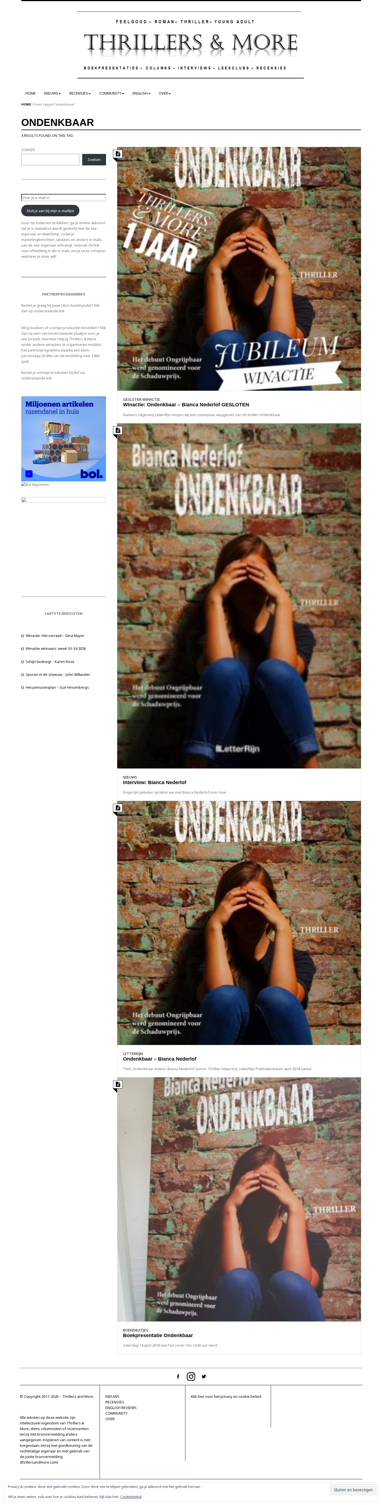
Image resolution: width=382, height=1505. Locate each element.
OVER (163, 93)
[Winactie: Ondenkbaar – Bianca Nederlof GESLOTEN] (239, 268)
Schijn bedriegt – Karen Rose (50, 661)
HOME (30, 93)
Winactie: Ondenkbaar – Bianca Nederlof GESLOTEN (186, 404)
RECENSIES (78, 93)
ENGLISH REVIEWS (121, 1407)
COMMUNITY (110, 93)
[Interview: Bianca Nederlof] (239, 595)
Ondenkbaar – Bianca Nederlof (159, 1059)
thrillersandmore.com (39, 1462)
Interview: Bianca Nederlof (154, 782)
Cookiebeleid (131, 1496)
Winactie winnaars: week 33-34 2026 (56, 648)
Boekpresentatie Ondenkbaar (158, 1335)
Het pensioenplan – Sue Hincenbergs (57, 687)
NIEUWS (51, 93)
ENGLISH (140, 93)
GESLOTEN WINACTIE (141, 399)
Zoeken (94, 159)
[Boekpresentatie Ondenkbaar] (239, 1198)
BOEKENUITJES (135, 1330)
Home (26, 104)
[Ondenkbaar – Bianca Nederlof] (239, 922)
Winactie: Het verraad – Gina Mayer (55, 635)
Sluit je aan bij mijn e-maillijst (50, 210)
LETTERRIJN (133, 1053)
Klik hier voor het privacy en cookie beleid (226, 1396)
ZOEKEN (28, 149)
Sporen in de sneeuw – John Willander (58, 674)
